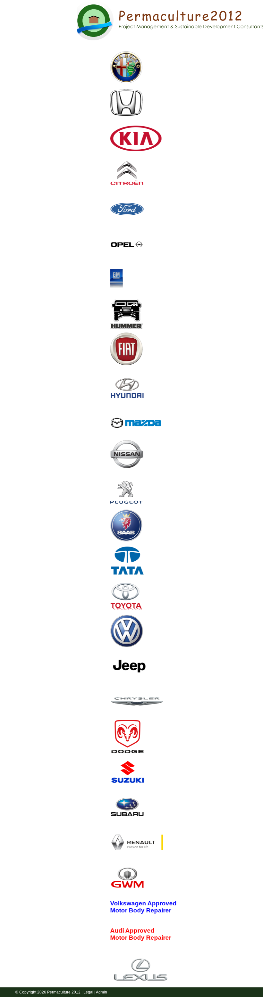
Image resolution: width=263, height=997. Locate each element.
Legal (88, 992)
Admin (101, 992)
